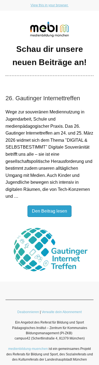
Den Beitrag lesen (49, 211)
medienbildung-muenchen (28, 349)
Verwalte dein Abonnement (62, 312)
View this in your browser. (49, 5)
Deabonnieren (28, 312)
